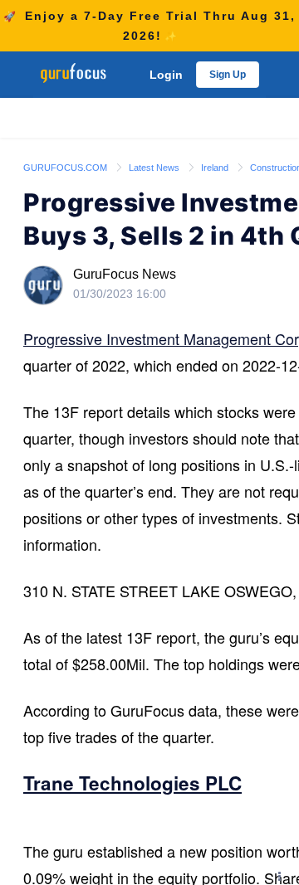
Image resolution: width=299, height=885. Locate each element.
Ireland (216, 168)
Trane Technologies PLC (132, 783)
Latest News (155, 168)
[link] (66, 166)
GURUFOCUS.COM (66, 168)
